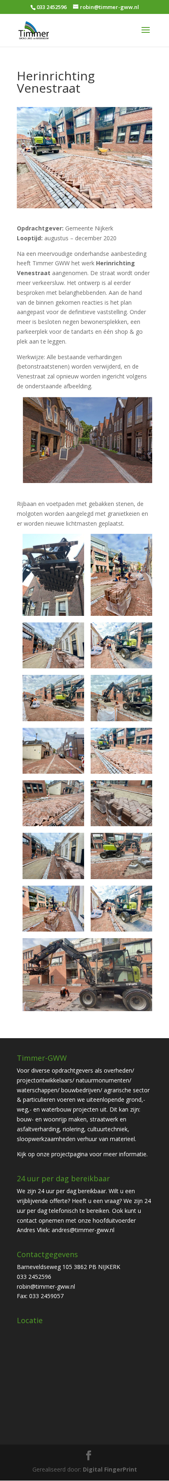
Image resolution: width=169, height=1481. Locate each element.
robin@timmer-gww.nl (46, 1286)
